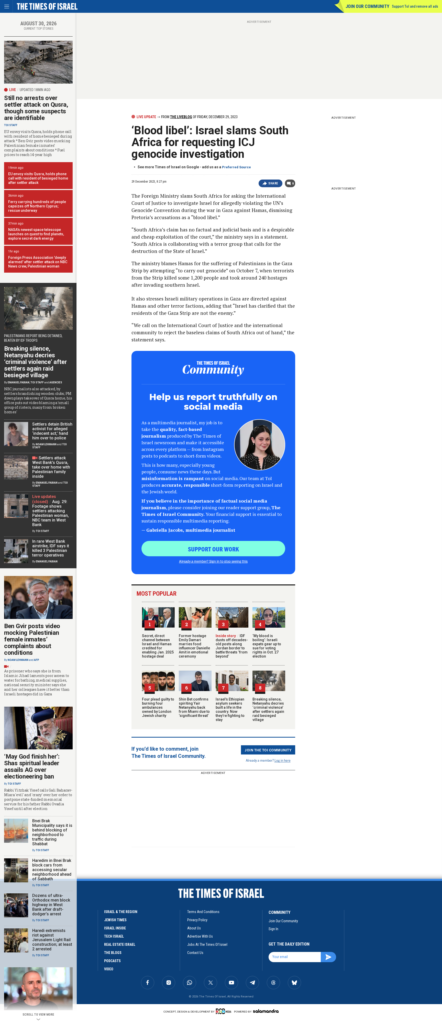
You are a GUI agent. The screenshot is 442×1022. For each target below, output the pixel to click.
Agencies (55, 382)
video (108, 969)
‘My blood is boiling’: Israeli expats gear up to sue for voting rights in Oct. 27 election (266, 646)
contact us (195, 953)
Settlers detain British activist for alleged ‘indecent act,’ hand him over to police (52, 431)
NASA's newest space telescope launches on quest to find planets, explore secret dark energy (36, 234)
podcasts (112, 961)
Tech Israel (114, 936)
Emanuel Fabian (18, 382)
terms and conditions (203, 912)
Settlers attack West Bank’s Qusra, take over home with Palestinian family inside (51, 467)
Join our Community (367, 6)
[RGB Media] (224, 1011)
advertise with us (200, 936)
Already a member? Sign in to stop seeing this (213, 561)
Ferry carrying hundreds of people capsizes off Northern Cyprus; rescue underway (37, 206)
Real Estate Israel (119, 944)
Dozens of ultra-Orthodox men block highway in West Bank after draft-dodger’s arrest (51, 904)
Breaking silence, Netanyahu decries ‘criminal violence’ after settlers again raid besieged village (268, 709)
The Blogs (112, 953)
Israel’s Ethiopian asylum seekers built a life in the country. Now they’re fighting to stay (230, 709)
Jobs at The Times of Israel (207, 944)
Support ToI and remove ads (415, 6)
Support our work (213, 549)
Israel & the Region (120, 912)
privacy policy (197, 920)
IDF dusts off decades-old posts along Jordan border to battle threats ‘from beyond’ (232, 646)
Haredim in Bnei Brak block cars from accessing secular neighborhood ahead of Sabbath (51, 869)
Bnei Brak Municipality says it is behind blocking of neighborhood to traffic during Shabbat (52, 832)
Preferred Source (236, 167)
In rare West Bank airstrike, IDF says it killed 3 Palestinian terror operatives (50, 548)
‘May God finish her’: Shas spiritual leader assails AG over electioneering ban (32, 766)
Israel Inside (115, 928)
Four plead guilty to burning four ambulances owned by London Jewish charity (158, 707)
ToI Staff (10, 125)
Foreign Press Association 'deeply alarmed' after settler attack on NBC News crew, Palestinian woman (37, 262)
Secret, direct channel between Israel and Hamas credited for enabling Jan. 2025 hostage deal (158, 646)
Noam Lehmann (46, 444)
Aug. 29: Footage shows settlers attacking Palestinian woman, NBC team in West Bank (50, 513)
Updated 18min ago (35, 90)
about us (194, 928)
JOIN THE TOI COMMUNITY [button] (268, 750)
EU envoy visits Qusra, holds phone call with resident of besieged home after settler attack (38, 178)
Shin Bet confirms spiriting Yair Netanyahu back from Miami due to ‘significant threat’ (194, 707)
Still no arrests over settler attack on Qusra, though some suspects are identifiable (36, 108)
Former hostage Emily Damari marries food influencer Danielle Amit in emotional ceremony (194, 646)
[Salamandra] (266, 1011)
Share (273, 183)
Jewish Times (115, 920)
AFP (36, 660)
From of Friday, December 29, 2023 (199, 117)
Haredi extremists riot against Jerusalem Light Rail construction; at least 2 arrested (52, 939)
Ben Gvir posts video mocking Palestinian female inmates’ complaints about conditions (32, 639)
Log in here (282, 760)
